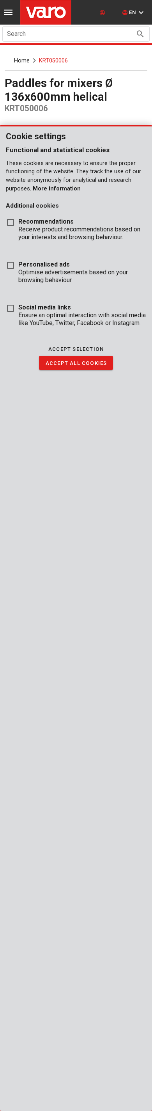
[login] (103, 12)
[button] (134, 12)
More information (57, 188)
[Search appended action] (140, 34)
